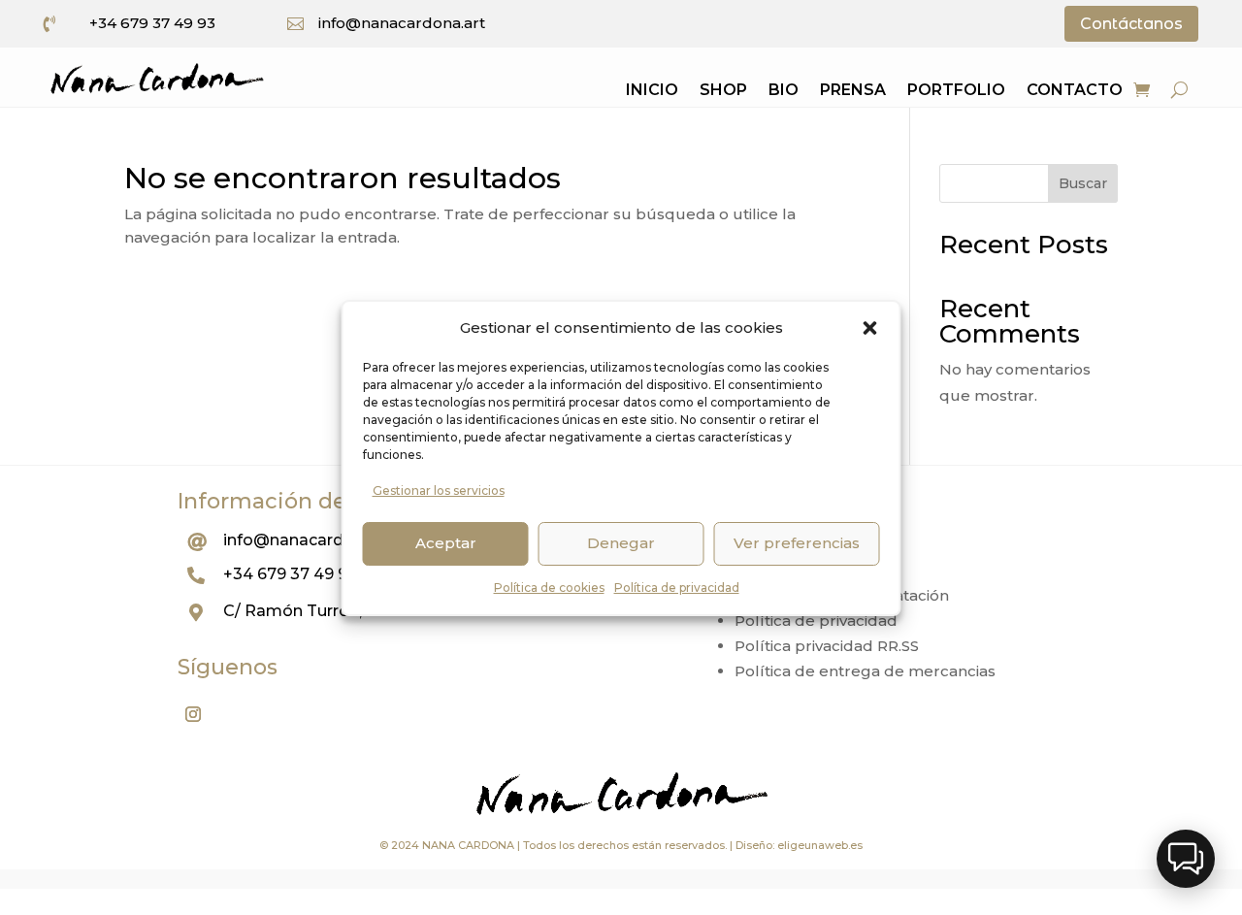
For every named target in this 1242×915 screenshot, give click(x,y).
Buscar (1083, 183)
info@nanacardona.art (401, 23)
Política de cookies (549, 587)
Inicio (652, 91)
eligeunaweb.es (820, 845)
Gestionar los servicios (439, 490)
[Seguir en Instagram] (193, 714)
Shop (723, 91)
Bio (783, 91)
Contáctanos (1131, 24)
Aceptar (445, 543)
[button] (870, 328)
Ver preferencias (797, 543)
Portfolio (956, 91)
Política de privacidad (676, 587)
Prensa (853, 91)
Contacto (1075, 91)
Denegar (621, 543)
